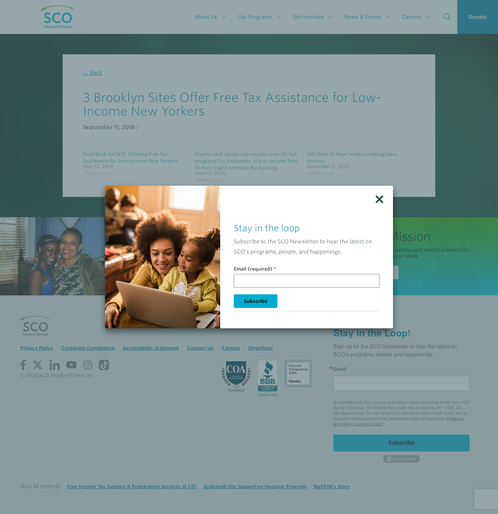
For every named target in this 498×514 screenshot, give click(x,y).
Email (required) (255, 269)
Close (379, 199)
